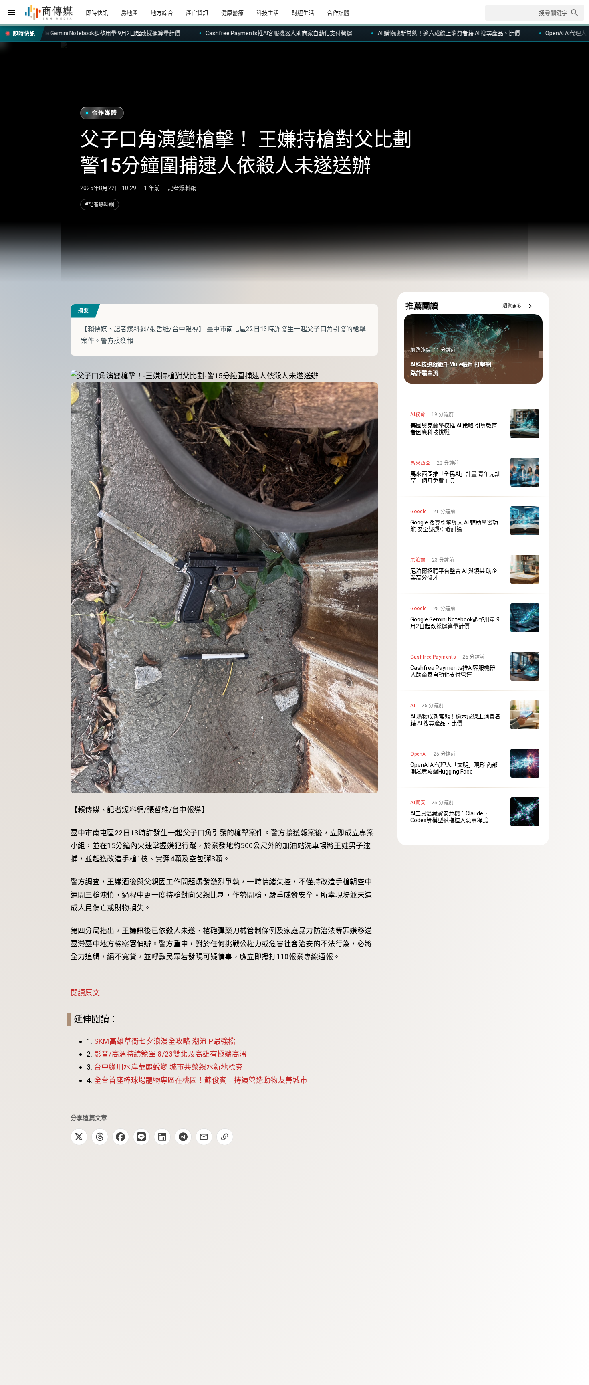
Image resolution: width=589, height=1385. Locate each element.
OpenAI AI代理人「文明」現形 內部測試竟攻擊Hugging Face (474, 33)
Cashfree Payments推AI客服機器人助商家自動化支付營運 (133, 33)
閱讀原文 (85, 993)
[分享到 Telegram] (183, 1136)
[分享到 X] (79, 1136)
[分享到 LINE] (141, 1136)
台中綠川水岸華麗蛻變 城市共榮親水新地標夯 (168, 1067)
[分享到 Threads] (99, 1136)
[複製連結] (224, 1136)
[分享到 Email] (204, 1136)
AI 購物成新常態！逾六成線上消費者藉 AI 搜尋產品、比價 (303, 33)
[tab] (97, 12)
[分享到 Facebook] (120, 1136)
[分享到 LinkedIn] (162, 1136)
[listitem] (473, 424)
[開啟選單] (11, 13)
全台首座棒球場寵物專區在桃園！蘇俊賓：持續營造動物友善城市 (200, 1080)
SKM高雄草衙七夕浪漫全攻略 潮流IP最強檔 (165, 1041)
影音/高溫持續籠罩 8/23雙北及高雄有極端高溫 (170, 1054)
